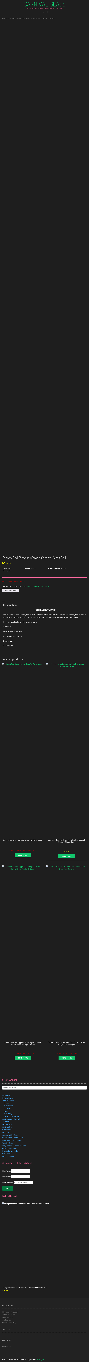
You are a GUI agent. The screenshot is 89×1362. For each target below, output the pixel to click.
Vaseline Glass (7, 1143)
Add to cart (66, 856)
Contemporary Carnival (30, 586)
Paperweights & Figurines (11, 1140)
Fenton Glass (16, 18)
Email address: (8, 1182)
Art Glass (5, 1132)
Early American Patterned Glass (14, 1146)
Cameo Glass (7, 1130)
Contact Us (6, 1320)
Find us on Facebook (10, 1312)
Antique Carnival (8, 1101)
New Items (6, 1095)
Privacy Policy (7, 1317)
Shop (9, 18)
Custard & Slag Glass (10, 1135)
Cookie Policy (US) (9, 1323)
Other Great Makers (11, 1116)
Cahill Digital (40, 1360)
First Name (6, 1171)
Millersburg (8, 1114)
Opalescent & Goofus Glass (12, 1138)
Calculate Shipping (10, 590)
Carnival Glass (45, 4)
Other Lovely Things (9, 1148)
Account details (8, 1156)
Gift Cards (6, 1154)
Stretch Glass (7, 1127)
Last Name (6, 1177)
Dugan (6, 1111)
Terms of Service (8, 1315)
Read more (23, 855)
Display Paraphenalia (10, 1151)
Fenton (6, 1103)
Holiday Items (7, 1098)
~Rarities (5, 1122)
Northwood (8, 1106)
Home (4, 18)
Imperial (7, 1108)
